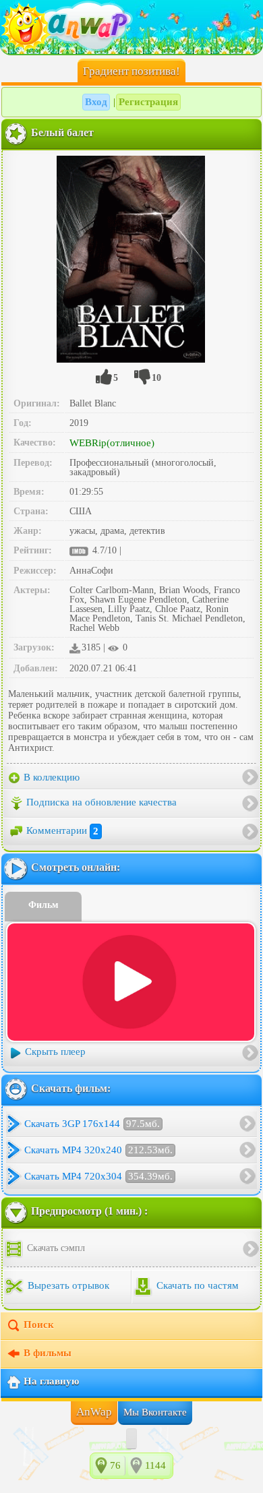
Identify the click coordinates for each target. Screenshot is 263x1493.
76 (115, 1465)
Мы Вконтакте (155, 1412)
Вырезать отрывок (67, 1285)
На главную (51, 1381)
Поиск (39, 1324)
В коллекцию (50, 777)
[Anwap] (131, 27)
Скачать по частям (196, 1285)
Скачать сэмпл (54, 1248)
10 (156, 378)
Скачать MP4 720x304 (98, 1176)
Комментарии (62, 831)
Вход (96, 101)
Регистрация (148, 101)
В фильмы (47, 1352)
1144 (155, 1465)
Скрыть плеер (55, 1051)
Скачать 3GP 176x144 (92, 1123)
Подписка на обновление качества (101, 802)
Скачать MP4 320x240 (98, 1150)
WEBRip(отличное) (111, 442)
